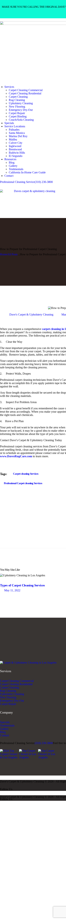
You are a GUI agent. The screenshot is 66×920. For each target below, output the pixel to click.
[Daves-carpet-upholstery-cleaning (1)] (28, 662)
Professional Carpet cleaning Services (23, 483)
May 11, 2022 (12, 590)
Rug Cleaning (8, 690)
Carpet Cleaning (9, 687)
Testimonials (7, 725)
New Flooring (8, 697)
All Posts (12, 254)
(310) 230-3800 (44, 743)
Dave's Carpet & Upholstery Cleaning (31, 314)
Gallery (4, 728)
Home (3, 254)
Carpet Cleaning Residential (16, 684)
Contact (4, 735)
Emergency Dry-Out (12, 700)
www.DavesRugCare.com (16, 456)
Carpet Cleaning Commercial (17, 680)
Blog (3, 732)
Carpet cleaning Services (25, 473)
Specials (5, 722)
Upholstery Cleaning (12, 694)
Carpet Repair (8, 703)
